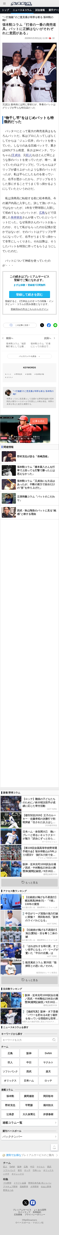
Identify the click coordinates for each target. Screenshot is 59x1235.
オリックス (10, 1080)
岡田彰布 (48, 1096)
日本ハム (29, 1080)
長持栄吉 (16, 217)
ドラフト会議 (20, 1183)
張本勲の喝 (40, 374)
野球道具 (19, 374)
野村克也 (10, 1105)
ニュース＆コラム (22, 10)
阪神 (28, 1053)
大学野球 (34, 1186)
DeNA (48, 1053)
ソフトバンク (10, 1071)
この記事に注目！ (22, 325)
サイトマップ (24, 1212)
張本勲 (29, 374)
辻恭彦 (10, 1114)
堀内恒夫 (48, 1105)
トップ (5, 10)
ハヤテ (6, 1174)
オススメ (10, 377)
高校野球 (24, 1186)
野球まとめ (8, 1190)
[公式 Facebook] (33, 1203)
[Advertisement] (29, 653)
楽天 (48, 1071)
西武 (28, 1071)
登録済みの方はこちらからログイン (29, 309)
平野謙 (29, 1105)
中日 (28, 1062)
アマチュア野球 (10, 1186)
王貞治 (16, 155)
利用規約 (37, 1212)
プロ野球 (7, 1183)
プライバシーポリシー (35, 1215)
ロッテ (48, 1080)
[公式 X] (25, 1203)
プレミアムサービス (22, 1210)
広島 (42, 212)
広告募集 (18, 1215)
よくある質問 (40, 1210)
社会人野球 (46, 1186)
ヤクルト (48, 1062)
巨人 (29, 155)
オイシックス (18, 1174)
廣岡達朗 (29, 1096)
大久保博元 (29, 1114)
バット (9, 374)
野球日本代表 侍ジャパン (39, 1183)
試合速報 (40, 10)
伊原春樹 (48, 1114)
